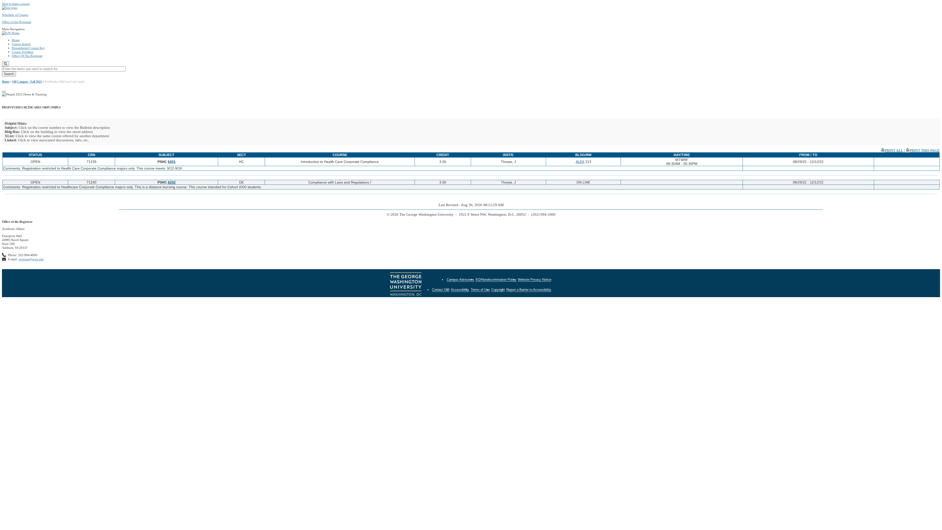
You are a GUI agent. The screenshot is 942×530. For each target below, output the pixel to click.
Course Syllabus (22, 52)
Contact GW (440, 290)
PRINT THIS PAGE (925, 150)
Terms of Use (480, 290)
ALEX (580, 162)
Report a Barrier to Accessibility (528, 290)
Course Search (21, 44)
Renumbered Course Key (28, 48)
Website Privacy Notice (534, 279)
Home (16, 40)
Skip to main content (16, 4)
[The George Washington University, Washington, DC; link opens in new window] (405, 284)
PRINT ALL (894, 150)
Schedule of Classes (15, 15)
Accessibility (460, 290)
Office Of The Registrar (27, 56)
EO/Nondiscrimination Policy (496, 279)
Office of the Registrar (16, 22)
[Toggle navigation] (4, 91)
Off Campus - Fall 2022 (27, 81)
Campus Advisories (460, 279)
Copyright (498, 290)
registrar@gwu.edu (31, 259)
